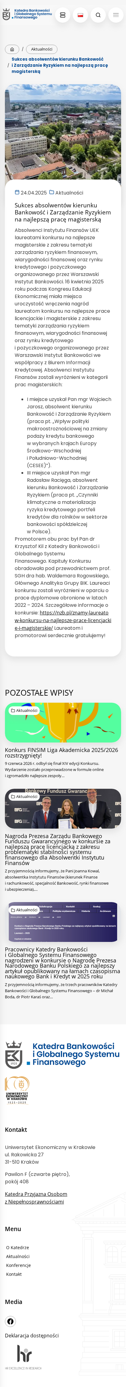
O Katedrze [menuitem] (17, 1247)
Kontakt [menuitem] (14, 1274)
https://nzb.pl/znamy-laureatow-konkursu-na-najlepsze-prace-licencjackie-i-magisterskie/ (63, 620)
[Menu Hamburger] (116, 15)
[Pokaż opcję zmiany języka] (80, 15)
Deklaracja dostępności (32, 1335)
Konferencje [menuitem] (18, 1265)
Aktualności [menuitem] (18, 1256)
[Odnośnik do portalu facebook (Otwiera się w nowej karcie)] (10, 1321)
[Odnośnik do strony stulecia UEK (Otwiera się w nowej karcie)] (63, 1091)
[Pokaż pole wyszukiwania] (98, 15)
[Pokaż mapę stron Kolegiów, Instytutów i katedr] (62, 15)
